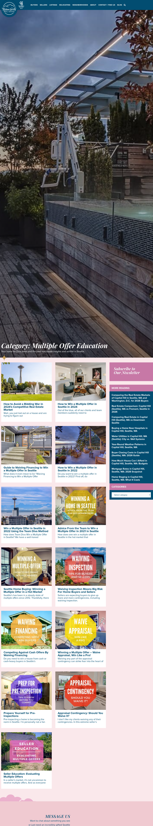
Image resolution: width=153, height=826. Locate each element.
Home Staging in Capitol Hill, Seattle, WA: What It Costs (127, 478)
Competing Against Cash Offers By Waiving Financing (26, 653)
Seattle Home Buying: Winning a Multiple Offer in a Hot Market (24, 590)
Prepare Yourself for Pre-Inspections (19, 714)
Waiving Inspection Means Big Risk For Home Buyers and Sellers (80, 590)
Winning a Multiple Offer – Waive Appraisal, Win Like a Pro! (79, 653)
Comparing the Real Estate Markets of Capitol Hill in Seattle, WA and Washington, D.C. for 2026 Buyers (131, 397)
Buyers (34, 5)
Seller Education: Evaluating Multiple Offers (22, 775)
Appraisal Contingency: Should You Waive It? (80, 714)
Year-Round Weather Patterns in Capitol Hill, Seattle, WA (129, 446)
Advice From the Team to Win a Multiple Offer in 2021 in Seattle (78, 529)
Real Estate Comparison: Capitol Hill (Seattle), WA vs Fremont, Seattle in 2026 (131, 408)
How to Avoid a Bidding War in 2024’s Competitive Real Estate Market (24, 407)
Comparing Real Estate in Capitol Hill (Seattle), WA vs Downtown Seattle (130, 419)
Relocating (64, 5)
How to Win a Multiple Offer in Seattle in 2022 (77, 468)
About (93, 5)
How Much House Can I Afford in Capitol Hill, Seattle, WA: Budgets (130, 462)
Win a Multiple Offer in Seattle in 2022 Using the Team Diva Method (26, 529)
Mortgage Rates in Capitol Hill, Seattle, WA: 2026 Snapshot (128, 470)
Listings (53, 5)
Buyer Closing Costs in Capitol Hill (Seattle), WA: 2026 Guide (130, 454)
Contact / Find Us (106, 5)
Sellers (43, 5)
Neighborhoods (80, 5)
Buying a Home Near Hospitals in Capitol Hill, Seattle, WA (130, 429)
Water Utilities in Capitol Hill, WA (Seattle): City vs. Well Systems (129, 437)
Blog (119, 5)
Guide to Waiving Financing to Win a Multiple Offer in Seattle (26, 468)
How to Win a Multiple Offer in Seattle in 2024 (77, 405)
